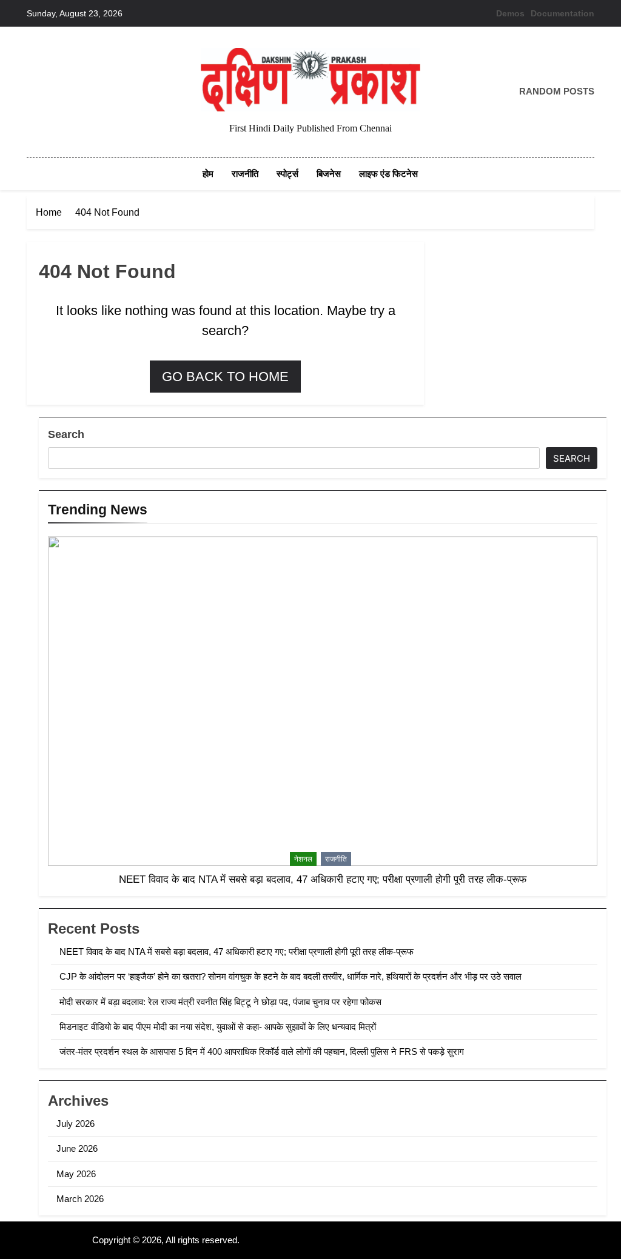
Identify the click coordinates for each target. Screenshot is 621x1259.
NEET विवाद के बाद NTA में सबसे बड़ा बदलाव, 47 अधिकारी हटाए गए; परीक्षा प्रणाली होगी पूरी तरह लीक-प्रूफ (322, 879)
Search (66, 434)
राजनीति (245, 173)
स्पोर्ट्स (287, 173)
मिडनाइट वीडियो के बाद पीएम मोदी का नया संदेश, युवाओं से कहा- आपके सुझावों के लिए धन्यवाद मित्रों (217, 1026)
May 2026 (76, 1174)
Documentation (562, 13)
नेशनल (303, 859)
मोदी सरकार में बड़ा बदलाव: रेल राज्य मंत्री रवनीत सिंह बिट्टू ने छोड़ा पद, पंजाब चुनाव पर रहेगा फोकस (220, 1002)
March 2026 (80, 1199)
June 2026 (77, 1148)
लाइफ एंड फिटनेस (388, 173)
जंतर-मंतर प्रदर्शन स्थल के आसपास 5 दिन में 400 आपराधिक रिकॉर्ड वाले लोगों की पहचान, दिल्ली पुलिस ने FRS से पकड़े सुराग (261, 1051)
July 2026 (75, 1123)
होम (208, 173)
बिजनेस (329, 173)
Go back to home (225, 376)
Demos (510, 13)
